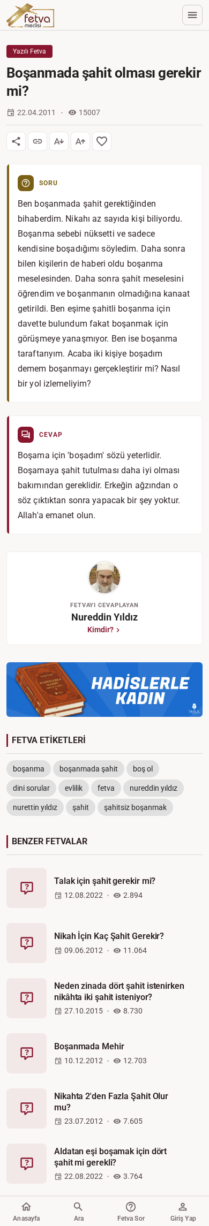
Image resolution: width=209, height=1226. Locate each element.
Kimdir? (100, 629)
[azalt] (59, 141)
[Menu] (192, 15)
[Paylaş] (16, 141)
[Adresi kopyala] (37, 141)
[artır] (80, 141)
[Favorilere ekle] (101, 141)
